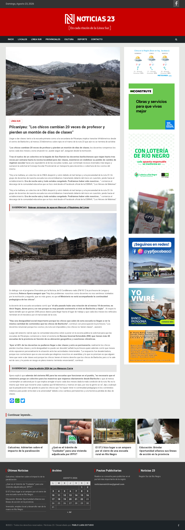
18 (59, 499)
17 (53, 499)
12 (64, 495)
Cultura (69, 39)
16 (87, 495)
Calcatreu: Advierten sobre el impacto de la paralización (25, 449)
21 (76, 499)
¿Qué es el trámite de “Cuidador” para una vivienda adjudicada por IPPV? (69, 451)
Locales (22, 39)
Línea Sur (36, 39)
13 (70, 495)
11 (59, 495)
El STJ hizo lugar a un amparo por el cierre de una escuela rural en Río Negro (113, 451)
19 (64, 499)
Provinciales (53, 39)
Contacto (97, 39)
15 (82, 495)
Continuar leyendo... (20, 415)
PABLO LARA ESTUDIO (83, 525)
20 (70, 499)
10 (53, 495)
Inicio (11, 39)
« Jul (69, 512)
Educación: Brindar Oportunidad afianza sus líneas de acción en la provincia (157, 451)
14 (76, 495)
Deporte (82, 39)
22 (82, 499)
